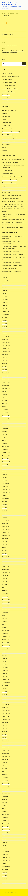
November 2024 (6, 345)
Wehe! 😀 (4, 23)
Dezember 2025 (6, 305)
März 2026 (4, 296)
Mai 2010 (4, 879)
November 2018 (6, 566)
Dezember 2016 (6, 636)
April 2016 (4, 661)
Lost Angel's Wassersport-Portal (10, 88)
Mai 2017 (4, 621)
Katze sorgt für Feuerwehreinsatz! (10, 198)
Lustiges (11, 34)
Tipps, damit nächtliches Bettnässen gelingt (12, 176)
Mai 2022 (4, 437)
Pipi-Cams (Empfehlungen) (8, 138)
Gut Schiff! (4, 211)
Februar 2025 (5, 336)
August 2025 (5, 317)
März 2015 (4, 701)
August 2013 (5, 759)
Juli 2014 (4, 725)
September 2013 (6, 756)
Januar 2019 (5, 560)
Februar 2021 (5, 483)
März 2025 (4, 333)
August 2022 (5, 428)
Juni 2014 (4, 728)
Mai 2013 (4, 768)
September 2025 (6, 314)
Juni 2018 (4, 581)
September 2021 (6, 462)
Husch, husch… (16, 251)
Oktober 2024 (5, 348)
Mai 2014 (4, 731)
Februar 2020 (5, 520)
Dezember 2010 (6, 857)
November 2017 (6, 603)
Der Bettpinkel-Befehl (7, 173)
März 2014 (4, 738)
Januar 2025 (5, 339)
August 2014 (5, 722)
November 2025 (6, 308)
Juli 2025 (4, 321)
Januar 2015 (5, 707)
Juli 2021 (4, 468)
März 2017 (4, 627)
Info (3, 119)
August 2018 (5, 575)
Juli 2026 (4, 284)
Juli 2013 (4, 762)
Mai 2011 (4, 842)
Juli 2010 (4, 873)
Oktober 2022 (5, 422)
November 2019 (6, 529)
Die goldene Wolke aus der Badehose (11, 186)
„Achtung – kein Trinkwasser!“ (9, 180)
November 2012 (6, 787)
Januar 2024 (5, 376)
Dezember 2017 (6, 600)
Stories (4, 147)
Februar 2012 (5, 814)
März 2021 (4, 480)
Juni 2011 (4, 839)
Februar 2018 (5, 593)
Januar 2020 (5, 523)
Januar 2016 (5, 670)
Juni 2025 (4, 324)
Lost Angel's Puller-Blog (9, 3)
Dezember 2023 (6, 379)
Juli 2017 (4, 615)
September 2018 (6, 572)
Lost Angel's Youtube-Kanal (9, 82)
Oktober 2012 (5, 790)
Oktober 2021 (5, 459)
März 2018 (4, 590)
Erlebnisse (4, 116)
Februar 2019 (5, 557)
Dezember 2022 (6, 416)
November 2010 (6, 860)
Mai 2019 (4, 547)
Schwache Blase (6, 192)
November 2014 (6, 713)
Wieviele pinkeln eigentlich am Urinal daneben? (13, 201)
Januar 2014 (5, 744)
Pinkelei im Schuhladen (18, 254)
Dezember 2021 (6, 452)
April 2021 (4, 477)
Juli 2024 (4, 357)
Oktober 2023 (5, 385)
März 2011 (4, 848)
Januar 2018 (5, 597)
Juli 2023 (4, 394)
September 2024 (6, 351)
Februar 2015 (5, 704)
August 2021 (5, 465)
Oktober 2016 (5, 642)
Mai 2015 (4, 695)
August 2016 (5, 649)
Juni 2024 (4, 360)
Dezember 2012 (6, 784)
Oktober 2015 (5, 679)
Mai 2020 (4, 511)
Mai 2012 (4, 805)
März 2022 (4, 443)
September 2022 (6, 425)
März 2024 (4, 370)
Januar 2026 (5, 302)
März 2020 (4, 517)
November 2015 (6, 676)
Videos (4, 150)
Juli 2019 (4, 541)
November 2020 (6, 492)
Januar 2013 (5, 780)
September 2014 (6, 719)
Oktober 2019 (5, 532)
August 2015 (5, 685)
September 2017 (6, 609)
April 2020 (4, 514)
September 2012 (6, 793)
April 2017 (4, 624)
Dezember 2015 (6, 673)
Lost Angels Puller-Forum (8, 91)
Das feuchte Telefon (7, 73)
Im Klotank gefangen (7, 170)
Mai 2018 (4, 584)
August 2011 (5, 833)
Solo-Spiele (5, 144)
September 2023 (6, 388)
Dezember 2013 (6, 747)
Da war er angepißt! (17, 265)
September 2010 (6, 866)
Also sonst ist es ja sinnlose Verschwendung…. (13, 159)
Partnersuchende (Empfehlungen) (10, 132)
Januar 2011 (5, 854)
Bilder (6, 34)
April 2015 (4, 698)
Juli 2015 (4, 688)
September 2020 (6, 498)
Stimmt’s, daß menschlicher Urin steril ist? (12, 227)
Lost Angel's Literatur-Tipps (8, 85)
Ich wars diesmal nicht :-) (8, 189)
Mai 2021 (4, 474)
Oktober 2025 (5, 311)
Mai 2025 (4, 327)
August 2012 (5, 796)
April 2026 (4, 293)
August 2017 (5, 612)
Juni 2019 (4, 544)
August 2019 (5, 538)
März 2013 (4, 774)
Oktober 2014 (5, 716)
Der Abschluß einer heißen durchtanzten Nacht (13, 219)
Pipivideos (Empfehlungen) (8, 141)
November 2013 (6, 750)
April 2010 (4, 882)
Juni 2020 (4, 508)
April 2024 (4, 366)
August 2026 (5, 281)
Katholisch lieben (16, 262)
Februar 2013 (5, 777)
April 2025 (4, 330)
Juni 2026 (4, 287)
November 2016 (6, 639)
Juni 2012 (4, 802)
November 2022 (6, 419)
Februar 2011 (5, 851)
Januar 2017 (5, 633)
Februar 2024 (5, 373)
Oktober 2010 (5, 863)
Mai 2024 (4, 363)
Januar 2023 (5, 412)
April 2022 (4, 440)
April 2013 (4, 771)
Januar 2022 (5, 449)
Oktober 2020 (5, 495)
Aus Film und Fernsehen (8, 110)
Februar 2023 (5, 409)
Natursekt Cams (6, 95)
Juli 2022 (4, 431)
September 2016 (6, 646)
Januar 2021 (5, 486)
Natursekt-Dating (6, 98)
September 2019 (6, 535)
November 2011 (6, 823)
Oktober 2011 (5, 827)
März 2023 (4, 406)
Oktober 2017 (5, 606)
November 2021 (6, 455)
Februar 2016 (5, 667)
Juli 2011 (4, 836)
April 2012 (4, 808)
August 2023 (5, 391)
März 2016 (4, 664)
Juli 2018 (4, 578)
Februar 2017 (5, 630)
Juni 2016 (4, 655)
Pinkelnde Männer (6, 135)
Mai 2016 (4, 658)
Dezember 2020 (6, 489)
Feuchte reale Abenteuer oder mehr (10, 76)
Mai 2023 (4, 400)
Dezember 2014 (6, 710)
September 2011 (6, 830)
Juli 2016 (4, 652)
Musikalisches (5, 128)
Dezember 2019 (6, 526)
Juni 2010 (4, 876)
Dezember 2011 (6, 820)
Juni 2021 (4, 471)
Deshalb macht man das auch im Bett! (11, 195)
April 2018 (4, 587)
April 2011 (4, 845)
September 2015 (6, 682)
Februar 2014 (5, 741)
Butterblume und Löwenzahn (9, 183)
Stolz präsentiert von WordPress (9, 892)
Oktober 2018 (5, 569)
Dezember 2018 (6, 563)
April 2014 (4, 735)
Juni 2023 (4, 397)
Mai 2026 (4, 290)
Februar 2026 (5, 299)
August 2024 (5, 354)
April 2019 (4, 550)
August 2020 (5, 501)
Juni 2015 (4, 692)
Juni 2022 (4, 434)
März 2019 (4, 554)
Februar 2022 (5, 446)
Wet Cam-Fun (5, 101)
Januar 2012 (5, 817)
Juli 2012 (4, 799)
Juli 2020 (4, 504)
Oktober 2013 (5, 753)
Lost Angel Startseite (7, 79)
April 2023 (4, 403)
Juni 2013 (4, 765)
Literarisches (5, 122)
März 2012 (4, 811)
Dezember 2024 (6, 342)
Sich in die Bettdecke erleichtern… (10, 162)
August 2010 (5, 869)
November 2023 (6, 382)
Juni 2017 (4, 618)
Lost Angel (15, 13)
